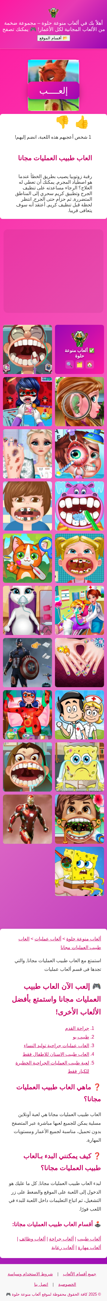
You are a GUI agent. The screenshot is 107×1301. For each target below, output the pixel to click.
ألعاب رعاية (62, 1247)
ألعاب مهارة (89, 1247)
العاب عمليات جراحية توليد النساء (56, 1045)
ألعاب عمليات (47, 938)
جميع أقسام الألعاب (79, 1273)
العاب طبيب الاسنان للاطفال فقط (56, 1054)
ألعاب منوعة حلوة (83, 938)
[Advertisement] (53, 271)
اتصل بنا (41, 1284)
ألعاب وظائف (32, 1238)
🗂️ (79, 364)
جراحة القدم (77, 1028)
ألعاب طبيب (89, 1238)
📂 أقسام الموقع (54, 38)
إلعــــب (53, 90)
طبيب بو (81, 1036)
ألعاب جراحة (61, 1238)
